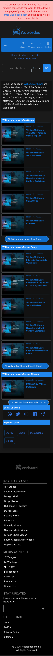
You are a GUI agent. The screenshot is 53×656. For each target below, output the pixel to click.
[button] (5, 45)
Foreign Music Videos (15, 534)
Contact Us (10, 586)
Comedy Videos (12, 525)
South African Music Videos (19, 539)
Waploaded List (12, 544)
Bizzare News (11, 515)
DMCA (7, 627)
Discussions (36, 432)
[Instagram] (26, 414)
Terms (7, 622)
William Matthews (33, 83)
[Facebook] (34, 414)
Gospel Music (11, 501)
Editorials (9, 520)
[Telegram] (43, 414)
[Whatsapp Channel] (9, 414)
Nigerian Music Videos (16, 530)
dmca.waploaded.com (15, 14)
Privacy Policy (11, 632)
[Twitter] (18, 414)
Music (22, 432)
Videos (9, 440)
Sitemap (8, 636)
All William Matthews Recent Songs (24, 366)
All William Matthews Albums (27, 402)
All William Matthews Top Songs (26, 239)
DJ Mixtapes (11, 510)
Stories (9, 432)
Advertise (9, 576)
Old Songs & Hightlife (15, 506)
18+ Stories (10, 486)
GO (46, 68)
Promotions (10, 581)
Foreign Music (11, 496)
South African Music (15, 491)
